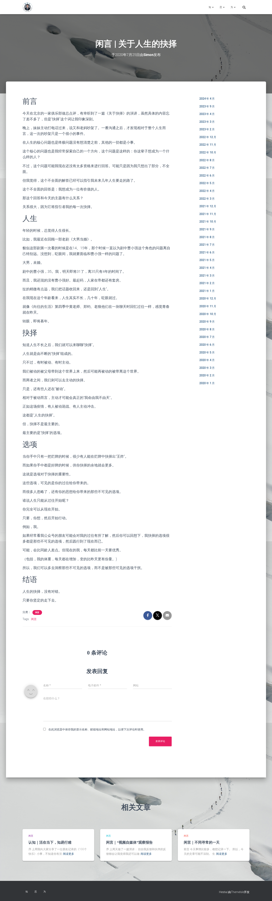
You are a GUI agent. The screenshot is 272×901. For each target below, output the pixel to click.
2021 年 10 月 (207, 221)
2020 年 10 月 (207, 314)
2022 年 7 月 (207, 167)
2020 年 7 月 (207, 337)
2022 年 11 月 (207, 144)
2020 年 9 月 (207, 321)
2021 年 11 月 (207, 214)
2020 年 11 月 (207, 306)
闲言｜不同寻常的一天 (202, 842)
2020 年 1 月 (207, 383)
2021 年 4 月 (207, 267)
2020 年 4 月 (207, 360)
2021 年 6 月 (207, 252)
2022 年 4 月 (207, 190)
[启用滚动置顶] (264, 893)
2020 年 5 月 (207, 352)
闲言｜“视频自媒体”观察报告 (129, 842)
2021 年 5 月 (207, 260)
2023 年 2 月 (207, 129)
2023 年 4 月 (207, 114)
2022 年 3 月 (207, 198)
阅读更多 (68, 853)
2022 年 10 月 (207, 152)
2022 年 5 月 (207, 183)
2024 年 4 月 (207, 98)
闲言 (37, 612)
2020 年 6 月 (207, 344)
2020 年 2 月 (207, 375)
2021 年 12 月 (207, 206)
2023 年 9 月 (207, 106)
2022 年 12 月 (207, 137)
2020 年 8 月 (207, 329)
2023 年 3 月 (207, 121)
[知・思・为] (27, 7)
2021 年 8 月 (207, 237)
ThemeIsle (237, 892)
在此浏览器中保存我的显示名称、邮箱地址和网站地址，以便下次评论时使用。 (97, 729)
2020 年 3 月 (207, 367)
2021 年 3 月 (207, 275)
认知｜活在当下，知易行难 (49, 842)
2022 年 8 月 (207, 160)
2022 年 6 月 (207, 175)
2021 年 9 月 (207, 229)
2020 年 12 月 (207, 298)
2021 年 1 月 (207, 290)
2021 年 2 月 (207, 283)
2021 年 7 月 (207, 244)
